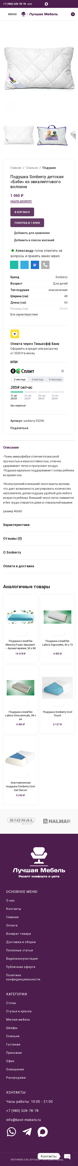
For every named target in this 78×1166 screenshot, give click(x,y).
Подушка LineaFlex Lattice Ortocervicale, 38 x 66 (20, 715)
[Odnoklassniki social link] (31, 428)
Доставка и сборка (21, 942)
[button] (7, 69)
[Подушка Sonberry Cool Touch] (57, 687)
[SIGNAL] (21, 821)
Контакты (13, 908)
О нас (10, 900)
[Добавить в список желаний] (24, 632)
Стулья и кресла (19, 1011)
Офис (10, 1061)
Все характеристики (24, 314)
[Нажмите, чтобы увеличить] (11, 106)
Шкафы (11, 1028)
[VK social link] (40, 428)
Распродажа (16, 1077)
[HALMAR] (57, 821)
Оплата (12, 925)
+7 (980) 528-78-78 (14, 3)
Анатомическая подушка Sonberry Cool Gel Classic (20, 786)
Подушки (49, 167)
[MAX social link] (46, 4)
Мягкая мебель (18, 1019)
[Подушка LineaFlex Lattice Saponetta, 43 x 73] (57, 617)
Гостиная (13, 1044)
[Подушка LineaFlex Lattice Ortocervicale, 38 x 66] (20, 687)
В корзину (22, 212)
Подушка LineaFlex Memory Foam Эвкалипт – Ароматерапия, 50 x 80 (20, 644)
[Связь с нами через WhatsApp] (11, 1132)
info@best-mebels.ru (23, 1120)
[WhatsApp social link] (35, 4)
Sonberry (62, 277)
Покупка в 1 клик (27, 222)
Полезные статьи (19, 950)
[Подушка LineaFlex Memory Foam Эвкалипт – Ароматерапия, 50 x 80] (20, 617)
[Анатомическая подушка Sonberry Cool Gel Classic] (20, 758)
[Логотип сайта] (39, 14)
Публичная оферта (20, 967)
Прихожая (14, 1052)
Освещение (15, 1069)
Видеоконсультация (22, 958)
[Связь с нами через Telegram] (27, 1132)
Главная (15, 167)
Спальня (32, 167)
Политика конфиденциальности (23, 977)
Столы (11, 1003)
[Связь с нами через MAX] (42, 1132)
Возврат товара (18, 933)
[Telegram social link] (40, 4)
